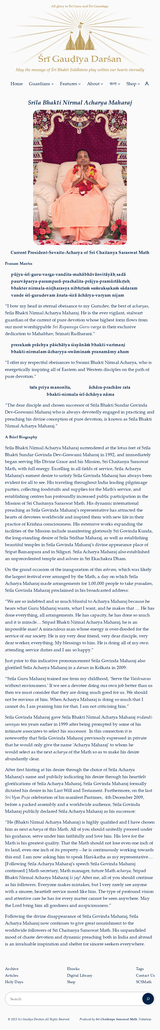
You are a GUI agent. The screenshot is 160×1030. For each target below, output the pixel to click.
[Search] (148, 999)
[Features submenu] (79, 83)
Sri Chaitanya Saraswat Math (116, 1019)
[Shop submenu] (139, 83)
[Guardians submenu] (52, 83)
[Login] (146, 83)
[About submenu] (102, 83)
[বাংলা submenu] (119, 83)
